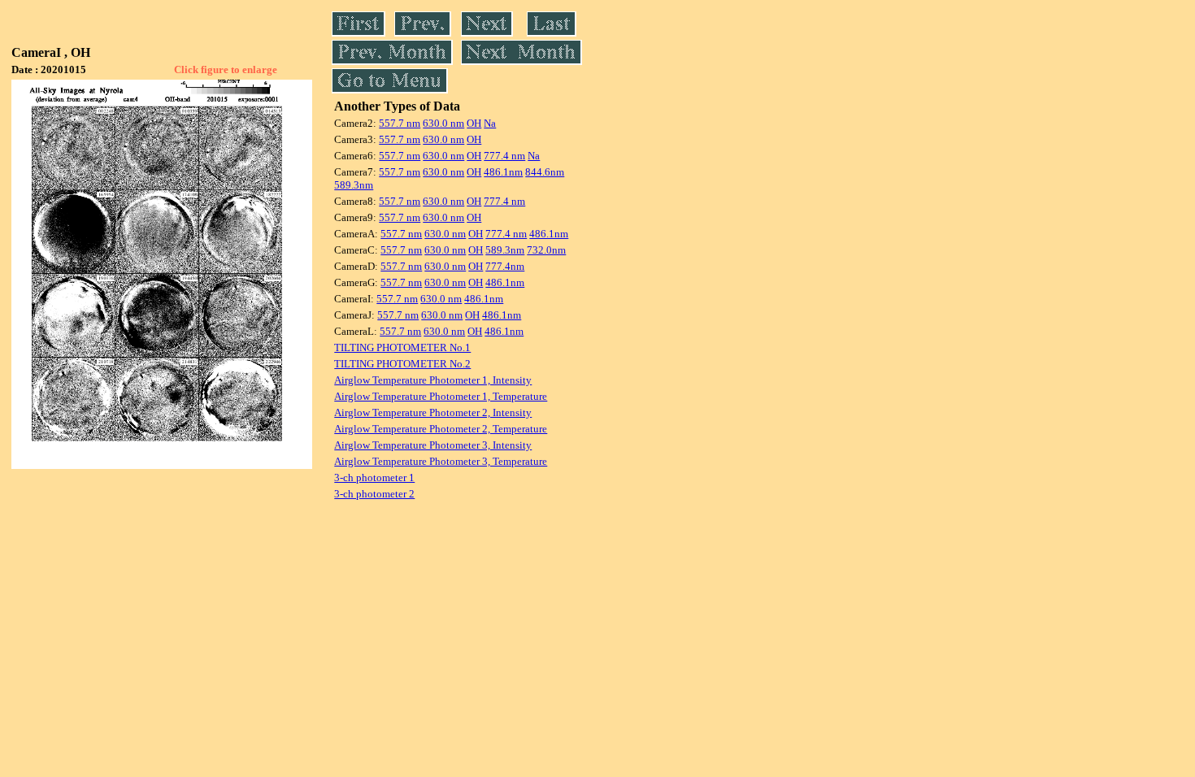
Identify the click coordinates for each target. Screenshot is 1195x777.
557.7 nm (399, 123)
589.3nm (353, 185)
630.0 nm (443, 123)
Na (490, 123)
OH (474, 123)
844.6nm (544, 172)
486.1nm (503, 172)
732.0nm (546, 250)
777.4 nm (504, 156)
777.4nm (504, 266)
